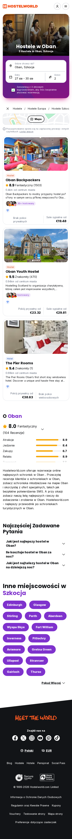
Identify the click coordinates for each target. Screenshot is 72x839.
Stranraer (37, 660)
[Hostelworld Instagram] (32, 738)
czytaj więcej (26, 131)
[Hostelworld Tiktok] (57, 738)
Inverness (14, 638)
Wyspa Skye (16, 627)
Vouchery (15, 813)
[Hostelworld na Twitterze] (23, 738)
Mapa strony (55, 813)
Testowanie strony (34, 813)
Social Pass (58, 763)
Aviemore (14, 649)
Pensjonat (43, 763)
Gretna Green (42, 649)
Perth (33, 616)
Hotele (31, 763)
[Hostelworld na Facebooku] (15, 738)
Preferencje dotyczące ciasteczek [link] (35, 822)
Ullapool (13, 660)
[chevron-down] (42, 429)
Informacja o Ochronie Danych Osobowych (36, 797)
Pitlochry (39, 638)
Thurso (36, 672)
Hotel (10, 358)
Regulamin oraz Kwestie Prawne (30, 805)
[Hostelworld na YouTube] (40, 738)
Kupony (56, 805)
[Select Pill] (57, 6)
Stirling (12, 616)
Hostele (19, 763)
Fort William (44, 627)
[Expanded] (7, 108)
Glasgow (39, 605)
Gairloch (13, 672)
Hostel (10, 175)
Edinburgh (14, 605)
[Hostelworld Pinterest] (48, 738)
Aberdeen (55, 616)
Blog (9, 763)
